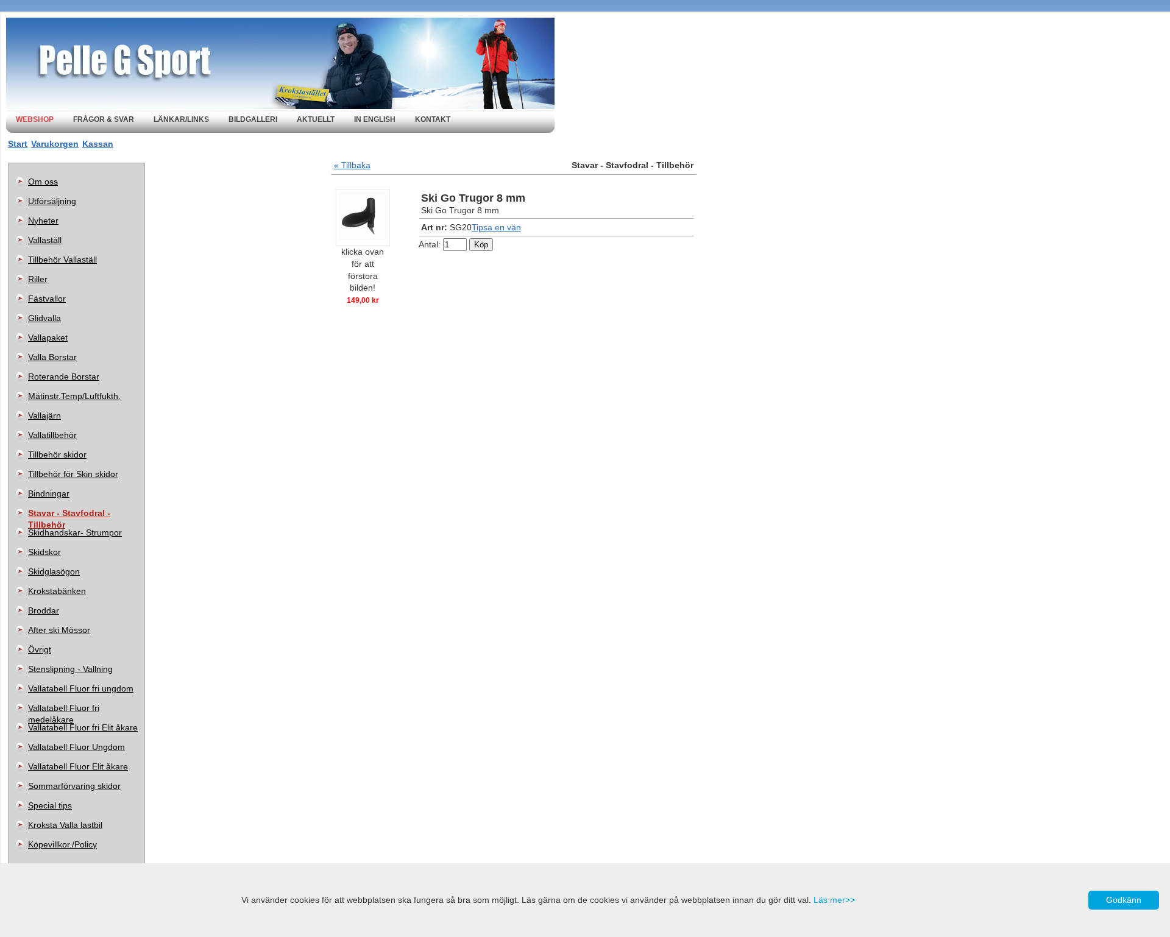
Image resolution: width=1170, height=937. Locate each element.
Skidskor (44, 552)
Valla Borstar (52, 357)
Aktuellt (316, 119)
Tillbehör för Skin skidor (73, 474)
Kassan (97, 144)
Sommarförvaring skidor (74, 786)
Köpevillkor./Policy (62, 844)
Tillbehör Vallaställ (62, 259)
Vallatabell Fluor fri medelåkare (63, 710)
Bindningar (48, 493)
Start (17, 144)
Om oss (43, 181)
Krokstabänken (57, 591)
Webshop (35, 119)
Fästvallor (47, 298)
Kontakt (432, 119)
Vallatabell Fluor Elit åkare (78, 766)
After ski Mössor (59, 630)
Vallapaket (48, 337)
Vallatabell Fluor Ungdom (76, 747)
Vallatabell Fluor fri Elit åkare (83, 727)
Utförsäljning (52, 201)
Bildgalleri (253, 119)
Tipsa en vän (496, 227)
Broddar (43, 610)
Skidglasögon (54, 571)
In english (374, 119)
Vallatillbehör (52, 435)
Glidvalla (44, 318)
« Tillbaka (352, 165)
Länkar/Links (181, 119)
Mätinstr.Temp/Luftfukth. (74, 396)
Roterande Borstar (63, 376)
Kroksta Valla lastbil (65, 825)
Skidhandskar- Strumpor (75, 532)
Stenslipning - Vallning (70, 669)
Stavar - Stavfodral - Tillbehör (69, 515)
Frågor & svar (103, 119)
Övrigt (39, 649)
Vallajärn (44, 415)
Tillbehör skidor (57, 454)
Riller (38, 279)
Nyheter (43, 220)
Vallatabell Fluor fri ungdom (80, 688)
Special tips (50, 805)
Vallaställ (45, 240)
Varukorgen (55, 144)
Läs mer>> (834, 900)
